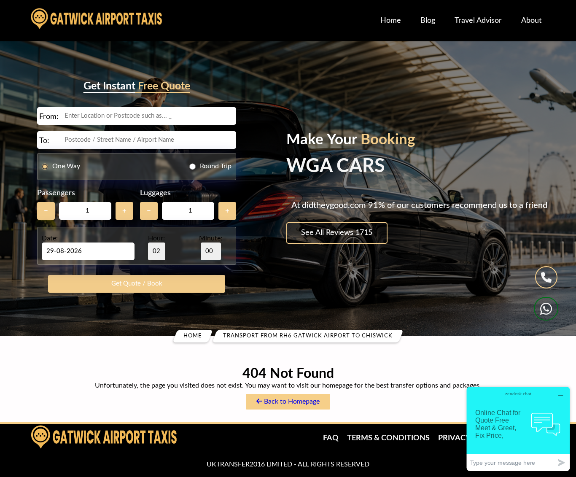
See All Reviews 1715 (336, 233)
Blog (427, 20)
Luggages (155, 193)
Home (390, 20)
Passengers (56, 193)
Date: (50, 238)
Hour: (156, 238)
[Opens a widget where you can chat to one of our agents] (518, 428)
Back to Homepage (291, 401)
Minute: (210, 238)
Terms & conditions (388, 438)
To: (44, 141)
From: (49, 117)
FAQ (331, 438)
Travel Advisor (478, 20)
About (531, 20)
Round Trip (215, 166)
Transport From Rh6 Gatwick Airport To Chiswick (308, 336)
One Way (66, 166)
